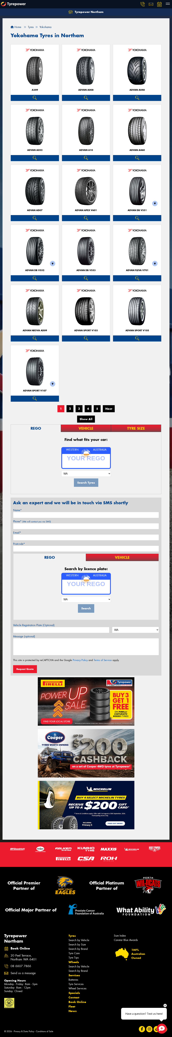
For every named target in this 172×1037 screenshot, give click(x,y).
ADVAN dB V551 (137, 210)
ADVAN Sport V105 (137, 330)
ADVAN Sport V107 (35, 390)
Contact (74, 997)
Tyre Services (76, 984)
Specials (74, 993)
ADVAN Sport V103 (86, 330)
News (73, 1011)
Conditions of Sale (44, 1031)
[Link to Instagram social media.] (149, 1029)
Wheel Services (77, 988)
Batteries (73, 980)
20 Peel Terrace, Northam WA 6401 (24, 957)
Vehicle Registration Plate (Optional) (34, 625)
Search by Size (77, 944)
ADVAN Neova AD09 (35, 330)
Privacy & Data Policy (24, 1031)
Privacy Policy (80, 660)
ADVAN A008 (86, 90)
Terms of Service (103, 660)
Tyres (72, 936)
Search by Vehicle (79, 940)
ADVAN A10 (86, 150)
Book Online (77, 1002)
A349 (35, 90)
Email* (17, 532)
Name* (17, 510)
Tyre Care (74, 953)
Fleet (72, 1006)
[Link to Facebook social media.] (142, 1029)
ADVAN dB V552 (34, 270)
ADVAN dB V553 (86, 270)
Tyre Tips (74, 957)
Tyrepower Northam (88, 12)
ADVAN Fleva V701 (137, 270)
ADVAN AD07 (34, 210)
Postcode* (19, 544)
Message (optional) (24, 636)
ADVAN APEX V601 (86, 210)
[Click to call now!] (142, 4)
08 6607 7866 (21, 966)
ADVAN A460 (137, 150)
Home (17, 27)
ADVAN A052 (34, 150)
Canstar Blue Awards (126, 940)
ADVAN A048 (137, 90)
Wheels (74, 962)
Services (74, 975)
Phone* (32, 521)
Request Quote (25, 669)
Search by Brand (78, 949)
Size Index (120, 935)
